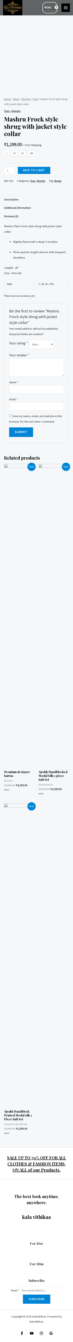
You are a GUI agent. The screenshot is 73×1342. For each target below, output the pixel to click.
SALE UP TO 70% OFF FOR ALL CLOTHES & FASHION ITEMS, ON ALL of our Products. (36, 1164)
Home (7, 99)
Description (11, 199)
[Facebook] (22, 1333)
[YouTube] (31, 1333)
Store (16, 99)
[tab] (36, 199)
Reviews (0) (11, 216)
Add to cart (34, 170)
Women (25, 99)
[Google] (51, 1333)
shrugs (57, 181)
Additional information (17, 208)
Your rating (18, 343)
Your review (19, 355)
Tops (35, 99)
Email (13, 399)
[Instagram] (41, 1333)
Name (13, 382)
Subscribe (37, 1299)
